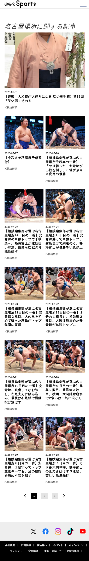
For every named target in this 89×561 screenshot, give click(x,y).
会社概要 (10, 545)
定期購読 (33, 551)
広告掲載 (26, 545)
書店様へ (42, 545)
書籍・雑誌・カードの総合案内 (61, 551)
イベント (58, 545)
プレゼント (16, 551)
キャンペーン (76, 545)
